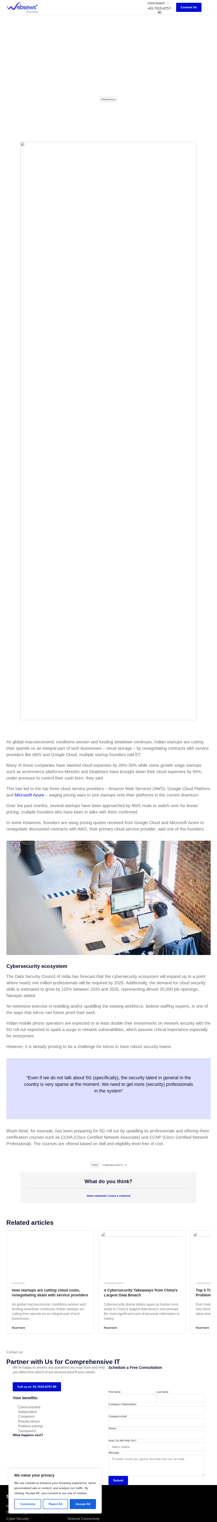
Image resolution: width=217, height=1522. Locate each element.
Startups (18, 1283)
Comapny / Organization (122, 1404)
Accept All (83, 1504)
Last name (162, 1391)
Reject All (55, 1504)
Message (113, 1452)
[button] (208, 7)
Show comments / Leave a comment (108, 1195)
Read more (18, 1327)
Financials (108, 99)
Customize (27, 1504)
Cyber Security (17, 1519)
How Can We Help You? (122, 1440)
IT (126, 1165)
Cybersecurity (112, 1165)
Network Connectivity (84, 1519)
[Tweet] (108, 1101)
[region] (55, 1491)
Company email (117, 1416)
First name (114, 1391)
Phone (112, 1428)
